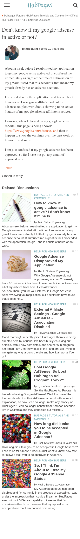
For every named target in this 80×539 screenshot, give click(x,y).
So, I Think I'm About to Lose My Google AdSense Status (50, 471)
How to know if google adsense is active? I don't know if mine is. (52, 209)
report (9, 168)
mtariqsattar (30, 48)
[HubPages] (40, 5)
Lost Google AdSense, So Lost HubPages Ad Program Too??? (50, 373)
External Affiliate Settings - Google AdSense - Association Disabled (49, 318)
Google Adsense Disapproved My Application (49, 260)
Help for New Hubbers (50, 251)
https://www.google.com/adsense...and (31, 130)
